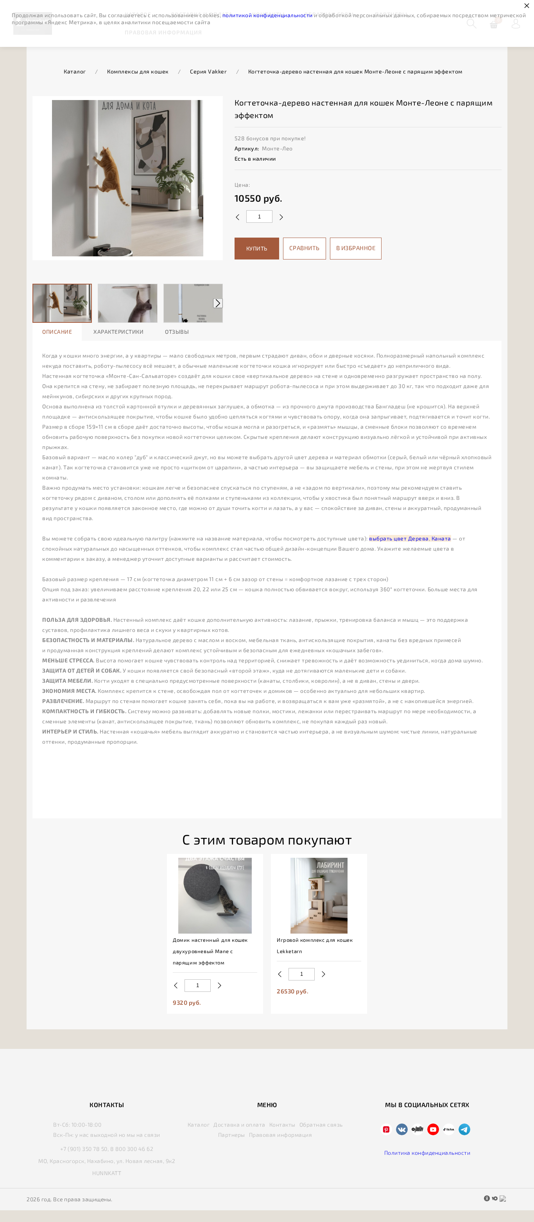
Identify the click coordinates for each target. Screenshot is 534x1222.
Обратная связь (321, 1124)
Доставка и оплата (239, 1124)
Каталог (199, 1124)
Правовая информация (280, 1134)
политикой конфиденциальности (267, 15)
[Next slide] (218, 303)
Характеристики (118, 331)
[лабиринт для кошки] (319, 896)
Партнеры (231, 1134)
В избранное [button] (356, 247)
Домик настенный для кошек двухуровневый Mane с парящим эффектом (210, 951)
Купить (256, 248)
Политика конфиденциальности (427, 1152)
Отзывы (177, 331)
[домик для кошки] (215, 896)
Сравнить (304, 247)
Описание (57, 331)
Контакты (282, 1124)
